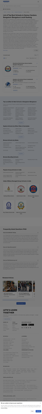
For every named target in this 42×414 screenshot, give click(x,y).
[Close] (31, 196)
